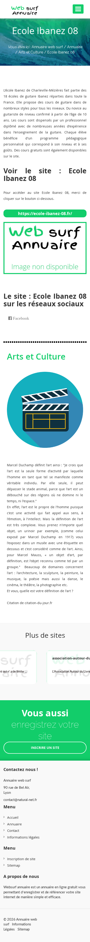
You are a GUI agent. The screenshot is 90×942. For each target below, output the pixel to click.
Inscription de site (21, 858)
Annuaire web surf (47, 47)
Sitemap (13, 865)
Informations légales (23, 837)
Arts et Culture (36, 356)
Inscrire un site (45, 747)
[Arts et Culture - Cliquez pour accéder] (45, 405)
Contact (13, 830)
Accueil (12, 817)
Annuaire (14, 824)
